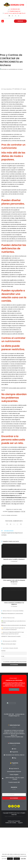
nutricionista (14, 515)
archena (8, 515)
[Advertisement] (14, 39)
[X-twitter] (15, 15)
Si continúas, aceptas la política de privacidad (14, 661)
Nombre (3, 650)
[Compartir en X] (14, 524)
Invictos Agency (18, 816)
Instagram (17, 511)
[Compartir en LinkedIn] (20, 524)
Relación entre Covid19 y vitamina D (14, 559)
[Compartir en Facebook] (7, 524)
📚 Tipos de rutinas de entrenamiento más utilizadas (13, 625)
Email (2, 656)
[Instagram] (12, 15)
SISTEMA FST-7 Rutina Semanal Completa (10, 636)
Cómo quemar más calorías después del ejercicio (14, 581)
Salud (24, 89)
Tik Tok (23, 511)
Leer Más (23, 858)
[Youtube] (9, 15)
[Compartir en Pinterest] (10, 524)
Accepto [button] (10, 858)
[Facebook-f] (18, 15)
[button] (2, 21)
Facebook (11, 511)
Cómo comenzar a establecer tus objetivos (14, 603)
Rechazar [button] (16, 858)
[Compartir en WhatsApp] (17, 524)
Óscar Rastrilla (7, 89)
